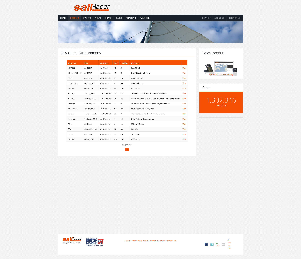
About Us (155, 240)
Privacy (139, 240)
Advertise (170, 240)
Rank (116, 63)
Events (87, 18)
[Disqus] (127, 191)
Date (86, 63)
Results (74, 18)
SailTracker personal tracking (221, 74)
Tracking (131, 18)
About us (219, 18)
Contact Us (234, 18)
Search (206, 18)
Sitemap (127, 240)
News (98, 18)
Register (162, 240)
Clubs (119, 18)
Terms (134, 240)
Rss (175, 240)
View (184, 68)
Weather (145, 18)
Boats (108, 18)
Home (63, 18)
